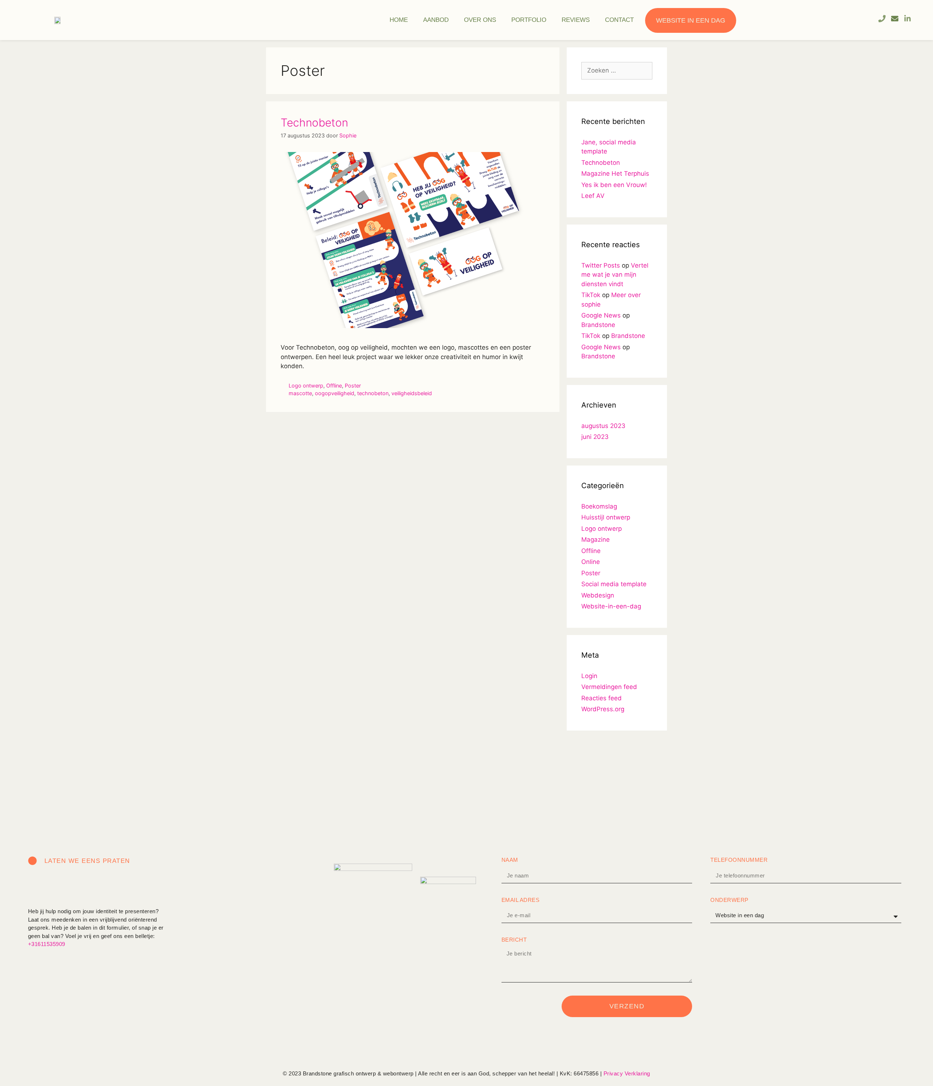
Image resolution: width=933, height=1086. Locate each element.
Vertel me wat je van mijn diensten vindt (614, 275)
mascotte (300, 393)
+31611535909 (46, 944)
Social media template (614, 584)
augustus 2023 (603, 425)
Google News (601, 315)
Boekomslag (599, 506)
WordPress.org (602, 709)
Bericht (514, 940)
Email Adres (520, 900)
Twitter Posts (600, 265)
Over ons (480, 19)
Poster (353, 385)
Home (399, 19)
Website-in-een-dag (611, 606)
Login (589, 676)
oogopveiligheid (334, 393)
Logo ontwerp (306, 385)
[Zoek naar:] (616, 70)
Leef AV (593, 195)
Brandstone (598, 324)
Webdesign (597, 595)
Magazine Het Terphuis (615, 173)
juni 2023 (595, 436)
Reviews (576, 19)
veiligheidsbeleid (411, 393)
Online (590, 561)
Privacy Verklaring (627, 1073)
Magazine (595, 539)
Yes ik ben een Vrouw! (614, 184)
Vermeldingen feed (609, 686)
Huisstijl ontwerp (605, 517)
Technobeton (314, 122)
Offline (334, 385)
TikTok (590, 295)
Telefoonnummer (739, 860)
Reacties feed (601, 698)
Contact (619, 19)
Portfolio (528, 19)
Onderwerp (729, 900)
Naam (509, 860)
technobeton (373, 393)
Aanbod (436, 19)
